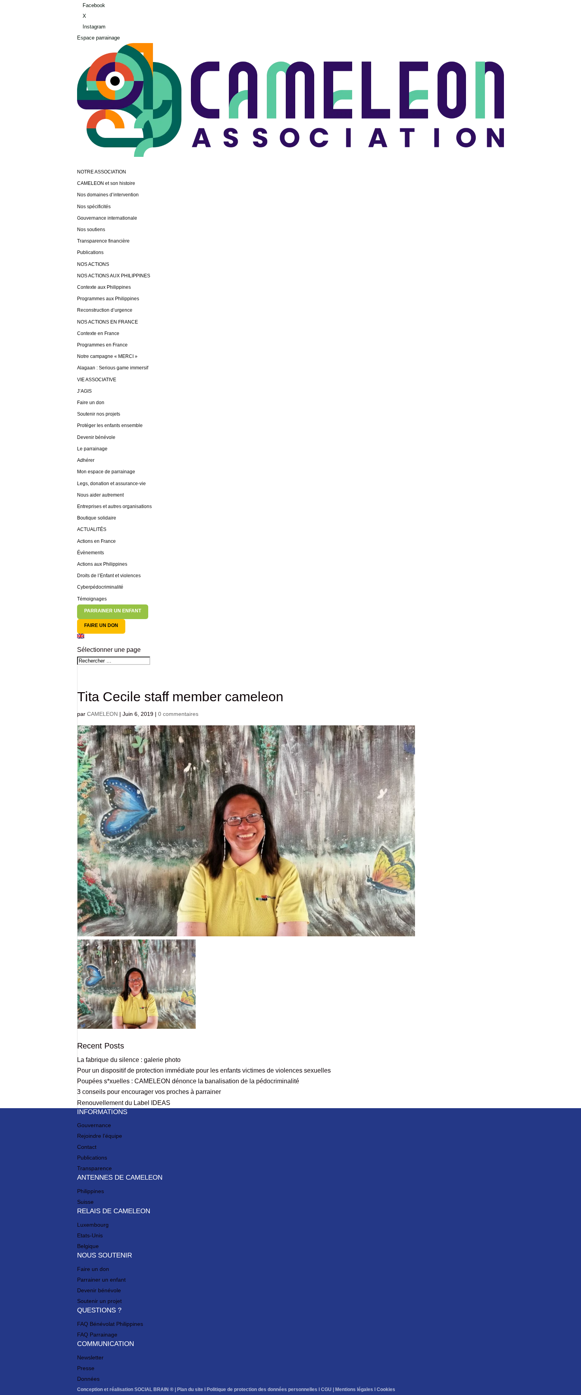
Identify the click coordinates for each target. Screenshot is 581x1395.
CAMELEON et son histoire (106, 183)
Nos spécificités (94, 206)
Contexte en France (98, 333)
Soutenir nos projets (98, 414)
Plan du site (190, 1389)
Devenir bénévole (96, 437)
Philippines (90, 1191)
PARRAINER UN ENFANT (112, 611)
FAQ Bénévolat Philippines (110, 1324)
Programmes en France (102, 345)
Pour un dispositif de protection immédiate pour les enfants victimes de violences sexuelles (204, 1070)
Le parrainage (92, 449)
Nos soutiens (91, 229)
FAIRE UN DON (101, 625)
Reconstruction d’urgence (104, 310)
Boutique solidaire (96, 518)
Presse (85, 1368)
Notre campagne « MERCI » (107, 356)
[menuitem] (290, 639)
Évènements (90, 552)
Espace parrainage (98, 38)
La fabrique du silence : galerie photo (129, 1059)
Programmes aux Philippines (108, 298)
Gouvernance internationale (107, 218)
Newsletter (90, 1357)
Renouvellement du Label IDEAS (123, 1102)
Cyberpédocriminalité (100, 587)
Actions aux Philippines (102, 564)
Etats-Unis (90, 1235)
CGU (326, 1389)
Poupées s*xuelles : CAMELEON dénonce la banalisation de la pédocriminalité (188, 1081)
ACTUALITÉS (91, 529)
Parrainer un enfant (101, 1279)
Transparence (94, 1168)
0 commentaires (178, 714)
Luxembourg (93, 1225)
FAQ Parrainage (97, 1334)
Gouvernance (94, 1125)
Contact (86, 1147)
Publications (90, 252)
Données (88, 1379)
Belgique (88, 1246)
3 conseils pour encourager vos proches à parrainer (149, 1091)
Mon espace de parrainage (106, 471)
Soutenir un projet (99, 1301)
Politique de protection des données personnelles (262, 1389)
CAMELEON (102, 714)
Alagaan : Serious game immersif (112, 368)
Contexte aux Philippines (104, 287)
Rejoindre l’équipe (99, 1136)
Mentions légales (354, 1389)
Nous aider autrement (100, 495)
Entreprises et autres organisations (114, 506)
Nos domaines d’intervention (108, 195)
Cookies (386, 1389)
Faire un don (90, 402)
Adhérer (85, 460)
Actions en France (96, 541)
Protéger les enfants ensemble (110, 425)
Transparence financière (103, 241)
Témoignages (92, 599)
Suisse (85, 1202)
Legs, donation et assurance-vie (111, 483)
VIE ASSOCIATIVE (96, 379)
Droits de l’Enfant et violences (109, 575)
